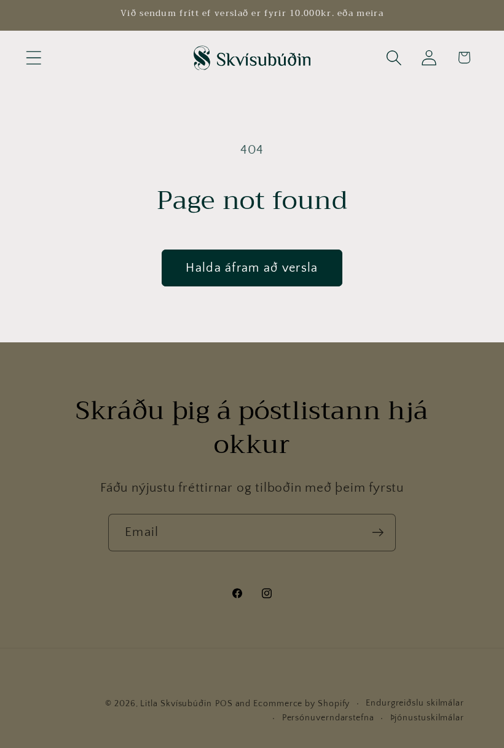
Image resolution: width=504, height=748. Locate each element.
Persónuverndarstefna (328, 718)
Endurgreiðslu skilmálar (415, 703)
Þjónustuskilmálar (427, 718)
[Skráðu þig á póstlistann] (377, 532)
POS (224, 704)
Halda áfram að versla (252, 268)
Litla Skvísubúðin (175, 704)
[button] (33, 57)
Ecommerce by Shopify (301, 704)
